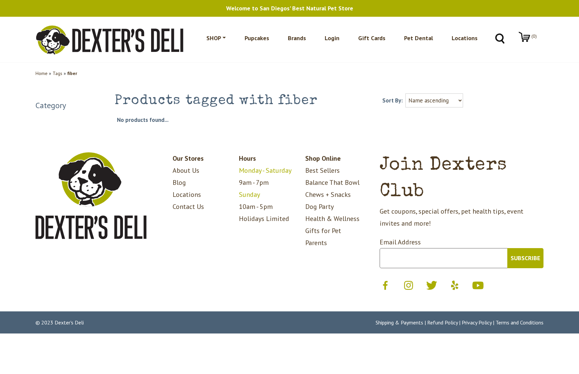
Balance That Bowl (332, 182)
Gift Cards (371, 38)
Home (42, 73)
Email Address (400, 242)
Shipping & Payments (399, 322)
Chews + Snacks (328, 194)
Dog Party (319, 206)
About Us (186, 170)
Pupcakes (257, 38)
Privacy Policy (477, 322)
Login (332, 38)
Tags (57, 73)
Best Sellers (322, 170)
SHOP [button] (213, 38)
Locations (464, 38)
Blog (179, 182)
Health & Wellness (332, 218)
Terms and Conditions (519, 322)
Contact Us (188, 206)
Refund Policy (442, 322)
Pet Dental (418, 38)
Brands (297, 38)
